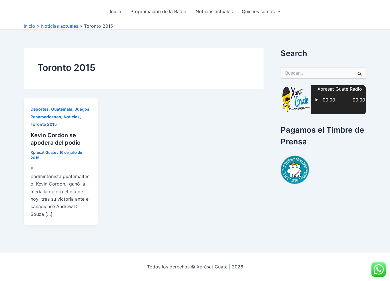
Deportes (40, 109)
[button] (277, 11)
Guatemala (61, 109)
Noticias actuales (214, 11)
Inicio (115, 11)
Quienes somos (258, 11)
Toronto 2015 (44, 124)
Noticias (72, 116)
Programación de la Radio (158, 11)
